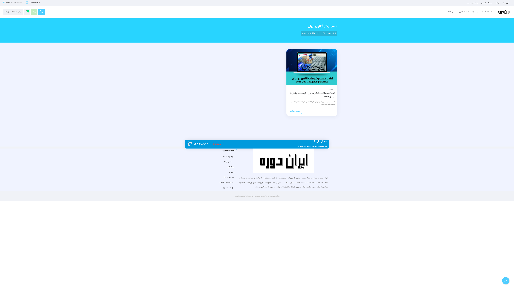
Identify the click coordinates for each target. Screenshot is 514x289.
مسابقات (231, 167)
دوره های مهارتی (228, 177)
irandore (217, 144)
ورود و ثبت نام (228, 156)
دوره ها (506, 3)
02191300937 (34, 2)
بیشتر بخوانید (295, 111)
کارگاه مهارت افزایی (227, 182)
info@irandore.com (14, 2)
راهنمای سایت (472, 3)
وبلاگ (498, 3)
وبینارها (231, 172)
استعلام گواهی (486, 3)
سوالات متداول (228, 187)
